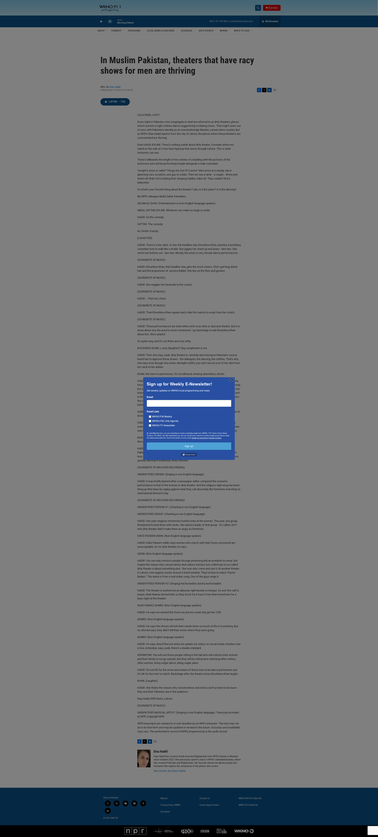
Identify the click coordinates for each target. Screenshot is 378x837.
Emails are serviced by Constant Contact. (207, 437)
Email (150, 397)
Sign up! (189, 446)
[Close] (232, 380)
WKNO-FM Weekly (162, 416)
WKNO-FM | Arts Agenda (165, 420)
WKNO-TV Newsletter (163, 425)
